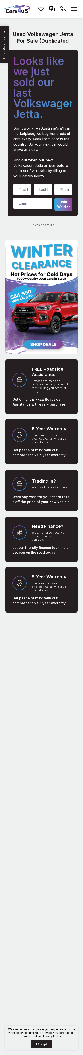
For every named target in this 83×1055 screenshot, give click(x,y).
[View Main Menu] (74, 9)
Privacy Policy (52, 1036)
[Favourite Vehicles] (41, 9)
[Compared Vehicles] (52, 9)
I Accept (41, 1044)
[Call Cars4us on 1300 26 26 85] (63, 9)
